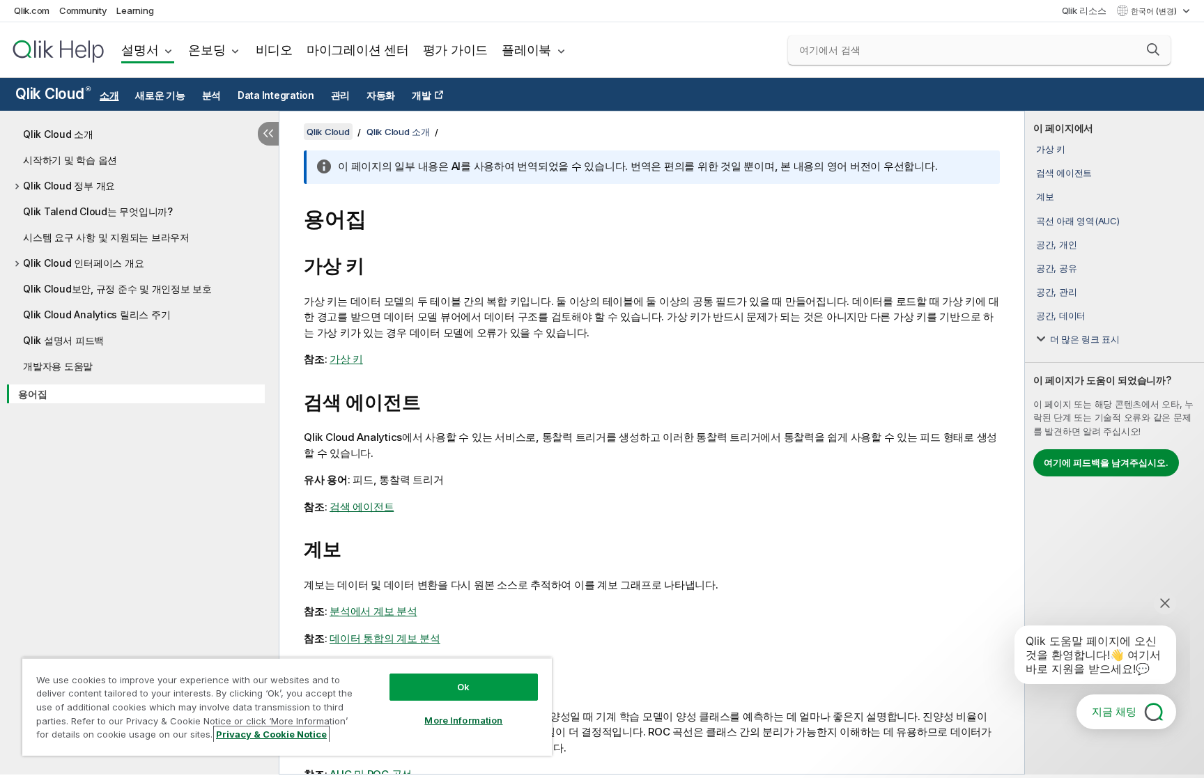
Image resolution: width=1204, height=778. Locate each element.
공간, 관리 (1056, 291)
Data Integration (276, 95)
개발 (421, 95)
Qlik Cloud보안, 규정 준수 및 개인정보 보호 (117, 289)
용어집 (32, 394)
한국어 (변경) (1155, 11)
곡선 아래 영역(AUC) (1078, 220)
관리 (340, 95)
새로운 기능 (160, 95)
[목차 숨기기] (268, 134)
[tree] (139, 261)
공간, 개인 (1056, 244)
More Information (463, 720)
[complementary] (1114, 443)
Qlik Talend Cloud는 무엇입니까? (98, 211)
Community (83, 10)
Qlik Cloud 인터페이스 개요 (83, 263)
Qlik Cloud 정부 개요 (69, 186)
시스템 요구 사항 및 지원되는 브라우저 (106, 237)
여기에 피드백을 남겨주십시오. (1106, 462)
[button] (1153, 49)
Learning (134, 10)
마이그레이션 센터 (358, 49)
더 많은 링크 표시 (1085, 339)
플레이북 (526, 49)
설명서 (139, 49)
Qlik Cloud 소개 (58, 134)
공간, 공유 (1056, 268)
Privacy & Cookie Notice (271, 734)
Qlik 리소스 (1084, 10)
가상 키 (1050, 149)
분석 (212, 95)
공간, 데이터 (1061, 315)
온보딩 (206, 49)
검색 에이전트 (1064, 172)
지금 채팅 (1114, 711)
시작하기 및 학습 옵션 (70, 160)
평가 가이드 (455, 49)
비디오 (274, 49)
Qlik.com (31, 10)
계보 (1045, 196)
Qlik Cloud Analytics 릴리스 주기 (96, 314)
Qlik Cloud (52, 93)
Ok (463, 686)
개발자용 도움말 (58, 366)
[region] (287, 707)
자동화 (380, 95)
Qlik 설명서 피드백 (63, 340)
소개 (109, 95)
